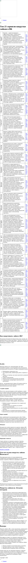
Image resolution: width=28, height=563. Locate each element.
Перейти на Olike (26, 248)
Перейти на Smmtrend (26, 282)
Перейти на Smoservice (26, 86)
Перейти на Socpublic (26, 314)
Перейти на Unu (26, 59)
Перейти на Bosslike (26, 38)
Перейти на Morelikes (26, 123)
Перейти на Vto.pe (26, 325)
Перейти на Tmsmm (26, 261)
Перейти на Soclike (26, 147)
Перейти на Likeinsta (26, 50)
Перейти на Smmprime (26, 292)
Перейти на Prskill (26, 273)
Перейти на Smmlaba (26, 303)
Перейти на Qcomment (26, 170)
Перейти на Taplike (26, 157)
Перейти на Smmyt (26, 136)
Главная (4, 20)
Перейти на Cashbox (26, 72)
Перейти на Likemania (26, 98)
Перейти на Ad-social (26, 238)
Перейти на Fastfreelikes (26, 109)
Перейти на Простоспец (26, 224)
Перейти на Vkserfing (26, 208)
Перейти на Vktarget (26, 184)
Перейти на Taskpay (26, 197)
